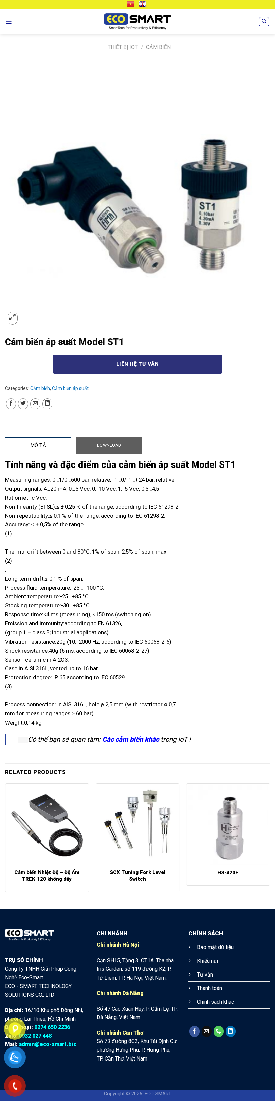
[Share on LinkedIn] (47, 403)
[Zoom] (13, 318)
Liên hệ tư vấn (137, 364)
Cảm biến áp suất (70, 388)
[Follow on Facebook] (194, 1031)
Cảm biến (158, 47)
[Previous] (5, 840)
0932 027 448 (35, 1036)
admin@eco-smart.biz (47, 1044)
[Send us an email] (207, 1031)
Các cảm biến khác (130, 739)
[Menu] (8, 21)
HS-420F (227, 873)
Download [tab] (109, 445)
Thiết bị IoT (123, 47)
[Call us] (219, 1031)
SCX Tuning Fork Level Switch (137, 875)
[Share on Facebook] (11, 403)
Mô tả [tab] (38, 445)
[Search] (264, 21)
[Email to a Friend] (35, 403)
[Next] (270, 840)
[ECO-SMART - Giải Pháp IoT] (137, 21)
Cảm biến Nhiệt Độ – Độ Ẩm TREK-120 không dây (46, 875)
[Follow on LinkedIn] (231, 1031)
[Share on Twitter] (23, 403)
